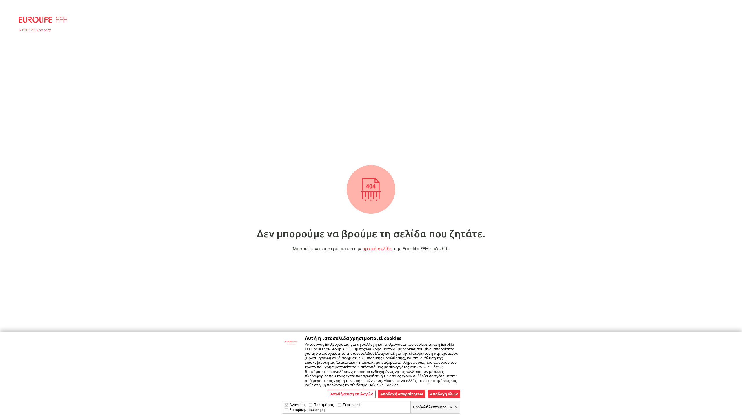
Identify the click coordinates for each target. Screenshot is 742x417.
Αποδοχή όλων (444, 393)
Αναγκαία (297, 404)
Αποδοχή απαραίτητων (401, 393)
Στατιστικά (351, 404)
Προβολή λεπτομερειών (432, 407)
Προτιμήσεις (324, 404)
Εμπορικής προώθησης (308, 409)
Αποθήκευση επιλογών (351, 393)
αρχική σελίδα (377, 248)
